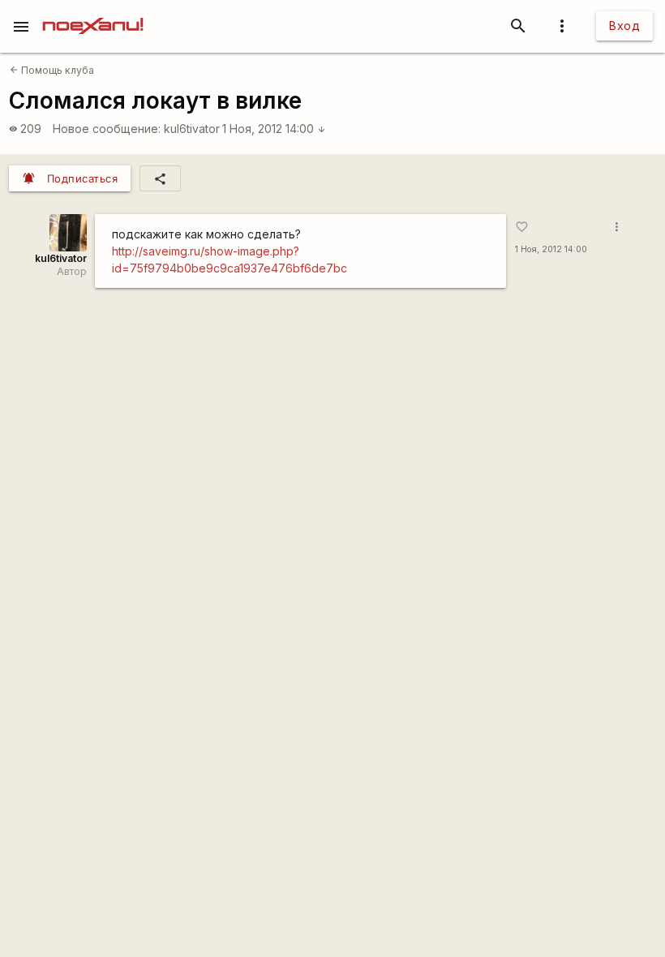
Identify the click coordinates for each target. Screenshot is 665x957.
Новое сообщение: (107, 128)
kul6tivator (192, 128)
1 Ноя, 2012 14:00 (274, 128)
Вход (624, 25)
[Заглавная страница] (93, 11)
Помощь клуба (52, 70)
